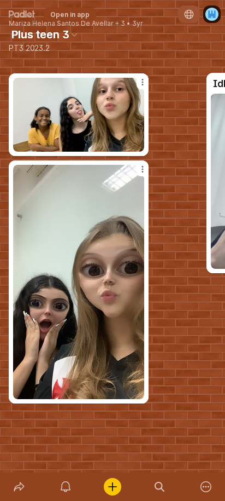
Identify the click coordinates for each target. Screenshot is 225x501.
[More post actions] (135, 173)
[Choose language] (189, 14)
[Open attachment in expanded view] (78, 282)
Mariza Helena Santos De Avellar (61, 23)
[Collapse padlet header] (74, 34)
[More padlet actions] (206, 487)
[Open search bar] (159, 487)
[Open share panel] (19, 487)
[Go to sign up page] (212, 14)
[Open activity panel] (66, 487)
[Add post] (112, 487)
